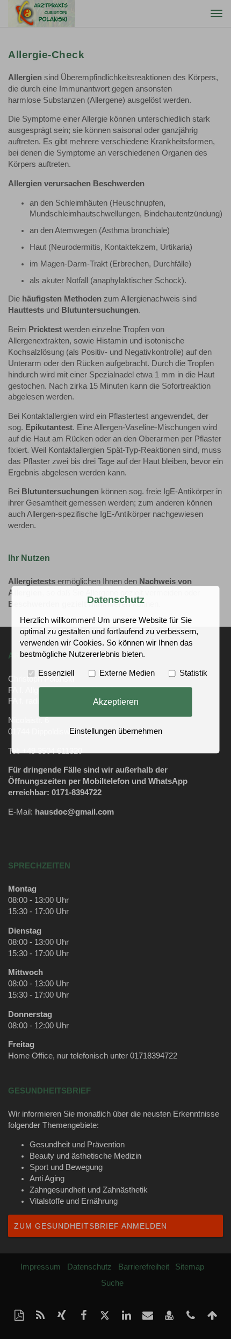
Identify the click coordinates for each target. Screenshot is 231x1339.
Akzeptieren (116, 701)
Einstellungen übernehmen (115, 731)
